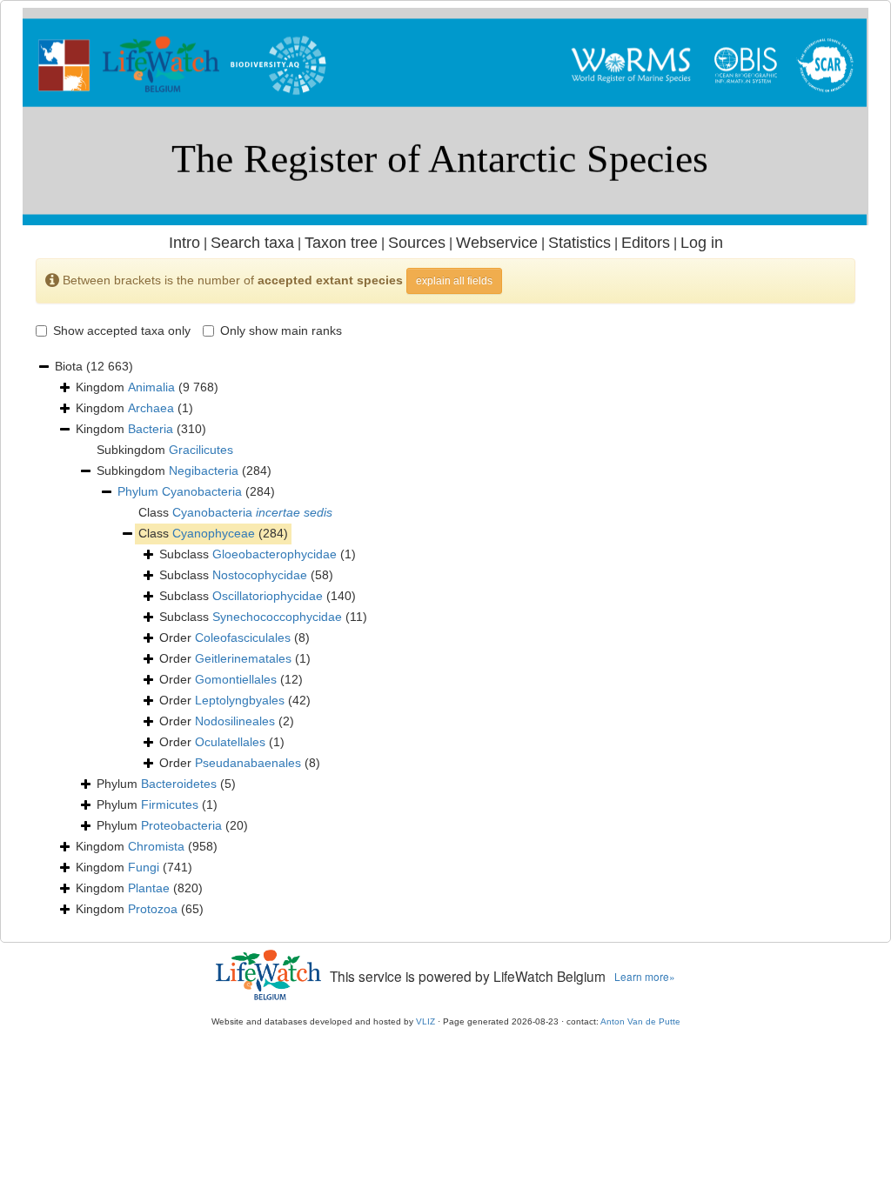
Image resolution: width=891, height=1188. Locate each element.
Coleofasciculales (243, 637)
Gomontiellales (236, 679)
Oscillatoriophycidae (267, 596)
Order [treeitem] (234, 637)
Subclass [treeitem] (257, 554)
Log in (701, 242)
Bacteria (150, 429)
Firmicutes (169, 804)
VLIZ (425, 1021)
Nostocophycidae (259, 575)
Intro (184, 242)
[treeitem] (196, 492)
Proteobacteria (181, 825)
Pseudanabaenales (248, 763)
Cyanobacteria (202, 491)
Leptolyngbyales (240, 700)
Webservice (497, 242)
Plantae (149, 888)
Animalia (151, 387)
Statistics (579, 242)
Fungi (143, 867)
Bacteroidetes (179, 784)
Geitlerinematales (243, 658)
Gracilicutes (201, 450)
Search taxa (252, 242)
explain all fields (454, 281)
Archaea (151, 408)
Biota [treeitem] (94, 366)
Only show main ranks (281, 330)
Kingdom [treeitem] (147, 387)
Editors (645, 242)
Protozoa (153, 909)
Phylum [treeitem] (166, 784)
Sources (417, 242)
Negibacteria (203, 470)
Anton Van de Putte (640, 1021)
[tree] (445, 638)
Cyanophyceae (213, 533)
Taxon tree (341, 242)
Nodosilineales (235, 721)
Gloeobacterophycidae (274, 554)
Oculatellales (230, 742)
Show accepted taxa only (122, 330)
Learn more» (644, 976)
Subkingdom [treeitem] (165, 450)
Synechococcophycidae (277, 617)
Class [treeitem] (235, 512)
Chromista (156, 846)
